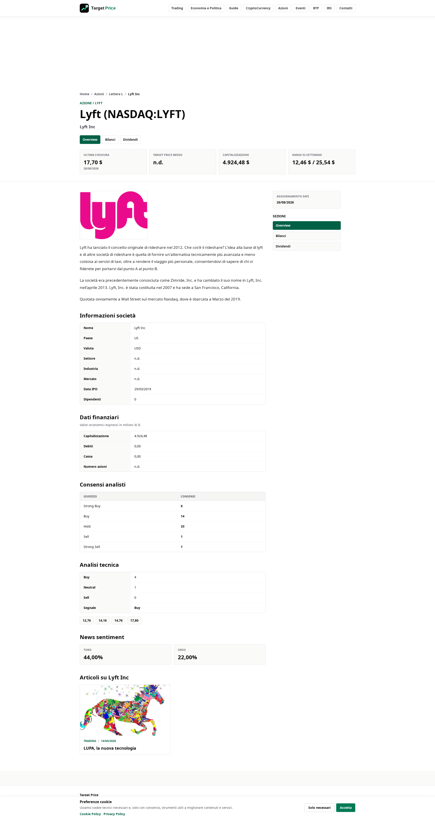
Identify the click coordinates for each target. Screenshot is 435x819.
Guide (233, 8)
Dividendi (130, 139)
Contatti (345, 8)
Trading (177, 8)
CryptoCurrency (258, 8)
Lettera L (116, 94)
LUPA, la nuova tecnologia (110, 748)
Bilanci (110, 139)
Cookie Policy (90, 814)
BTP (316, 8)
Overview (90, 139)
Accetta (346, 807)
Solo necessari (319, 807)
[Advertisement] (217, 50)
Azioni (283, 8)
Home (84, 94)
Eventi (300, 8)
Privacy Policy (114, 814)
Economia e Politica (206, 8)
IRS (329, 8)
